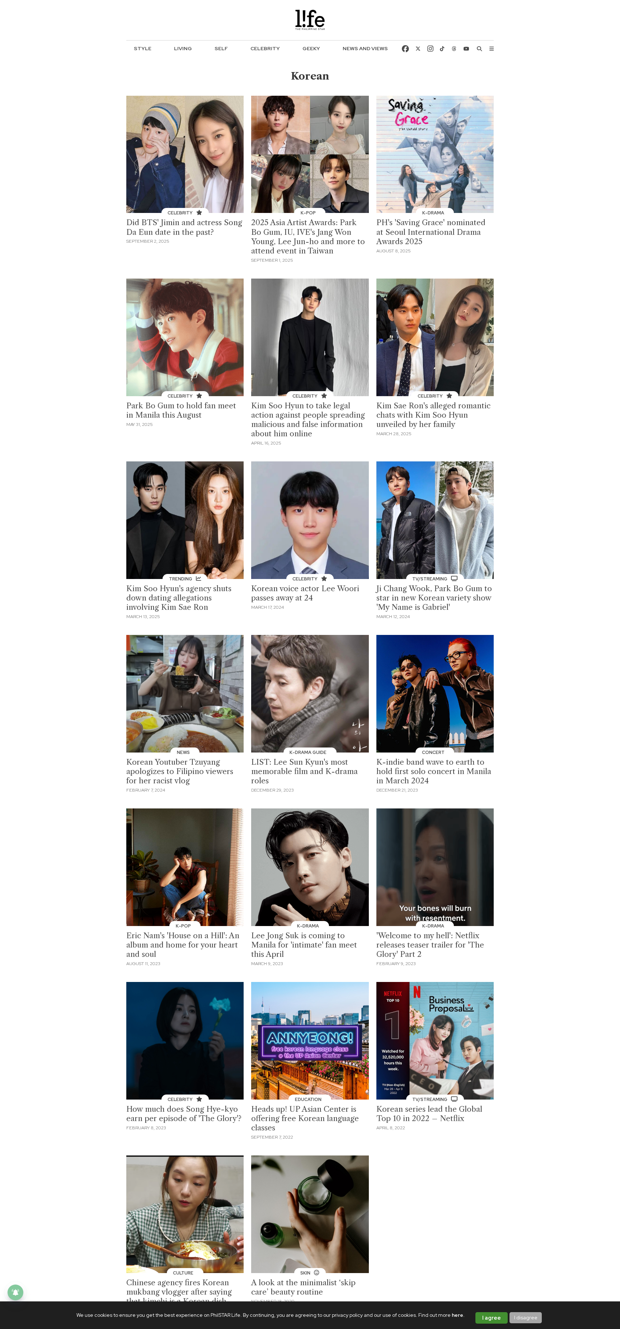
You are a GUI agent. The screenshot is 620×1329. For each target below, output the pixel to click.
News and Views (365, 48)
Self (221, 48)
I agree (491, 1317)
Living (183, 48)
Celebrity (265, 48)
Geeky (311, 48)
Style (142, 48)
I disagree (525, 1317)
